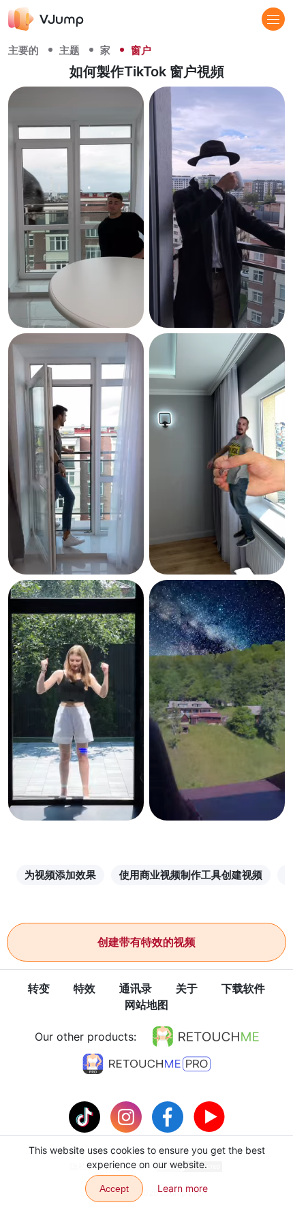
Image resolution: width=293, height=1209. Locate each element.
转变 (39, 988)
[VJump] (46, 19)
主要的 (23, 50)
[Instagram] (127, 1115)
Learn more (182, 1188)
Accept (114, 1188)
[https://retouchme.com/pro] (146, 1064)
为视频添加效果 (60, 874)
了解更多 (76, 305)
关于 (187, 988)
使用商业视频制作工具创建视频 (190, 874)
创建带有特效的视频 (146, 942)
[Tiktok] (86, 1115)
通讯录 (135, 988)
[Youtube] (209, 1115)
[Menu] (273, 19)
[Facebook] (169, 1115)
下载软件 (243, 988)
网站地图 (146, 1004)
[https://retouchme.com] (206, 1036)
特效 (84, 988)
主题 (69, 50)
